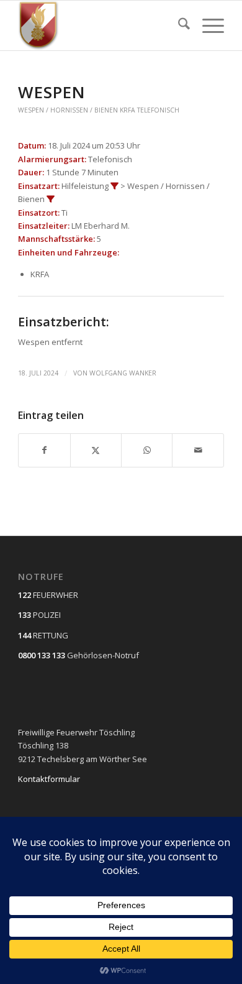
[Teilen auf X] (96, 450)
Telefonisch (158, 110)
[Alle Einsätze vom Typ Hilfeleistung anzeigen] (114, 186)
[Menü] (207, 25)
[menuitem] (178, 25)
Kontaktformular (49, 778)
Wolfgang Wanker (122, 373)
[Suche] (178, 25)
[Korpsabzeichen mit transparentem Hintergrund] (100, 25)
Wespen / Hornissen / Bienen (68, 110)
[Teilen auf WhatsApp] (147, 450)
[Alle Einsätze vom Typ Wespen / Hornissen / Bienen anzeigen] (51, 199)
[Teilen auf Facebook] (44, 450)
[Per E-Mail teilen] (198, 450)
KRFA (127, 110)
